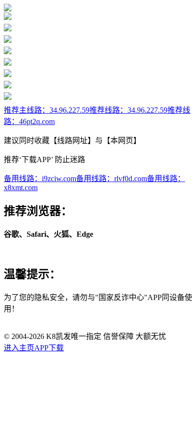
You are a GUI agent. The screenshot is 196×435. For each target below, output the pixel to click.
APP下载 (49, 348)
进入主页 (19, 348)
